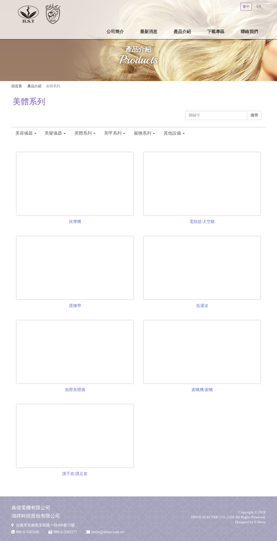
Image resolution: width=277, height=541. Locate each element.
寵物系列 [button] (142, 133)
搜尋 (254, 115)
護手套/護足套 (75, 474)
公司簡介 (115, 31)
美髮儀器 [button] (53, 133)
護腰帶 (75, 305)
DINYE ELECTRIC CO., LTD (39, 13)
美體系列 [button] (83, 133)
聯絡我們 (249, 31)
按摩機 (75, 221)
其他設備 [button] (172, 133)
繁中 (246, 7)
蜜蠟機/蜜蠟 (202, 390)
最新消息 (148, 31)
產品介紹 (182, 31)
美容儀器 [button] (24, 133)
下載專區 (216, 31)
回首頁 (16, 86)
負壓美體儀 (75, 390)
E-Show (260, 522)
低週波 (202, 305)
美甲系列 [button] (112, 133)
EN (258, 6)
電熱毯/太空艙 (202, 221)
